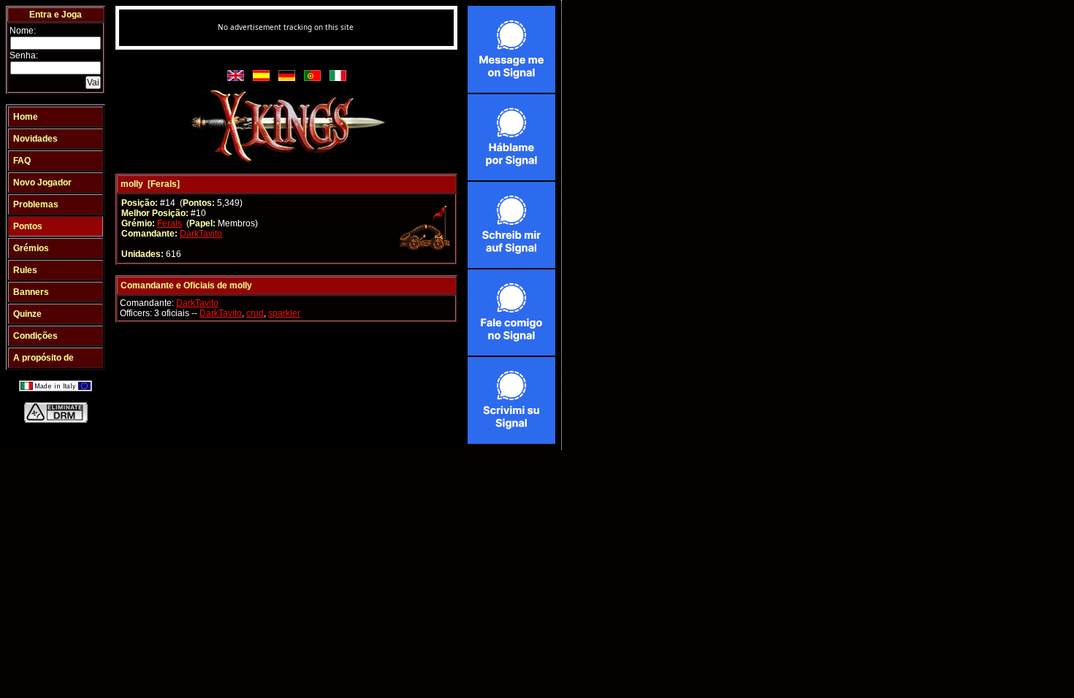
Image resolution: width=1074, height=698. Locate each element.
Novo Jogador (42, 182)
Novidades (35, 139)
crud (255, 313)
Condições (35, 336)
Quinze (27, 314)
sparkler (284, 313)
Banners (31, 292)
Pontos (27, 226)
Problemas (35, 204)
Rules (25, 270)
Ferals (169, 223)
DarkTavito (201, 234)
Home (25, 117)
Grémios (31, 248)
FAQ (22, 161)
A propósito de (43, 358)
